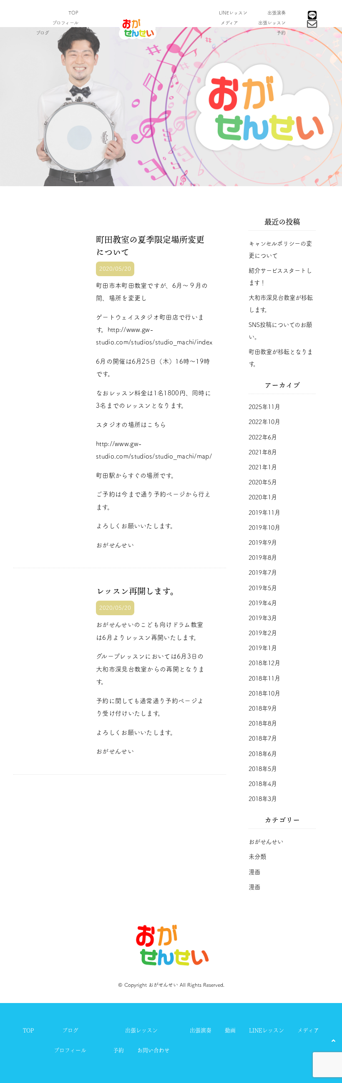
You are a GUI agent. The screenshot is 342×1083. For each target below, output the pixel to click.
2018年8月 (263, 723)
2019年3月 (263, 618)
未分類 (257, 856)
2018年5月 (263, 769)
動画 (73, 32)
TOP (73, 12)
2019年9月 (263, 542)
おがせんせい (266, 841)
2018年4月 (263, 784)
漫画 (254, 872)
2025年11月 (264, 407)
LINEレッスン (233, 12)
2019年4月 (263, 603)
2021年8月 (263, 452)
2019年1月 (263, 648)
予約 (281, 32)
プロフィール (65, 22)
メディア (229, 22)
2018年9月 (263, 708)
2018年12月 (264, 663)
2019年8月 (263, 557)
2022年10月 (264, 422)
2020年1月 (263, 497)
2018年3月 (263, 799)
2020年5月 (263, 482)
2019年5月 (263, 588)
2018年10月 (264, 693)
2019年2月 (263, 633)
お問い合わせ (153, 1050)
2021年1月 (263, 467)
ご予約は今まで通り (124, 494)
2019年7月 (263, 572)
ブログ (42, 32)
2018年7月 (263, 738)
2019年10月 (264, 527)
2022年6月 (263, 437)
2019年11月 (264, 512)
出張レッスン (272, 22)
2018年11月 (264, 678)
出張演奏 (276, 12)
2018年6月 (263, 754)
